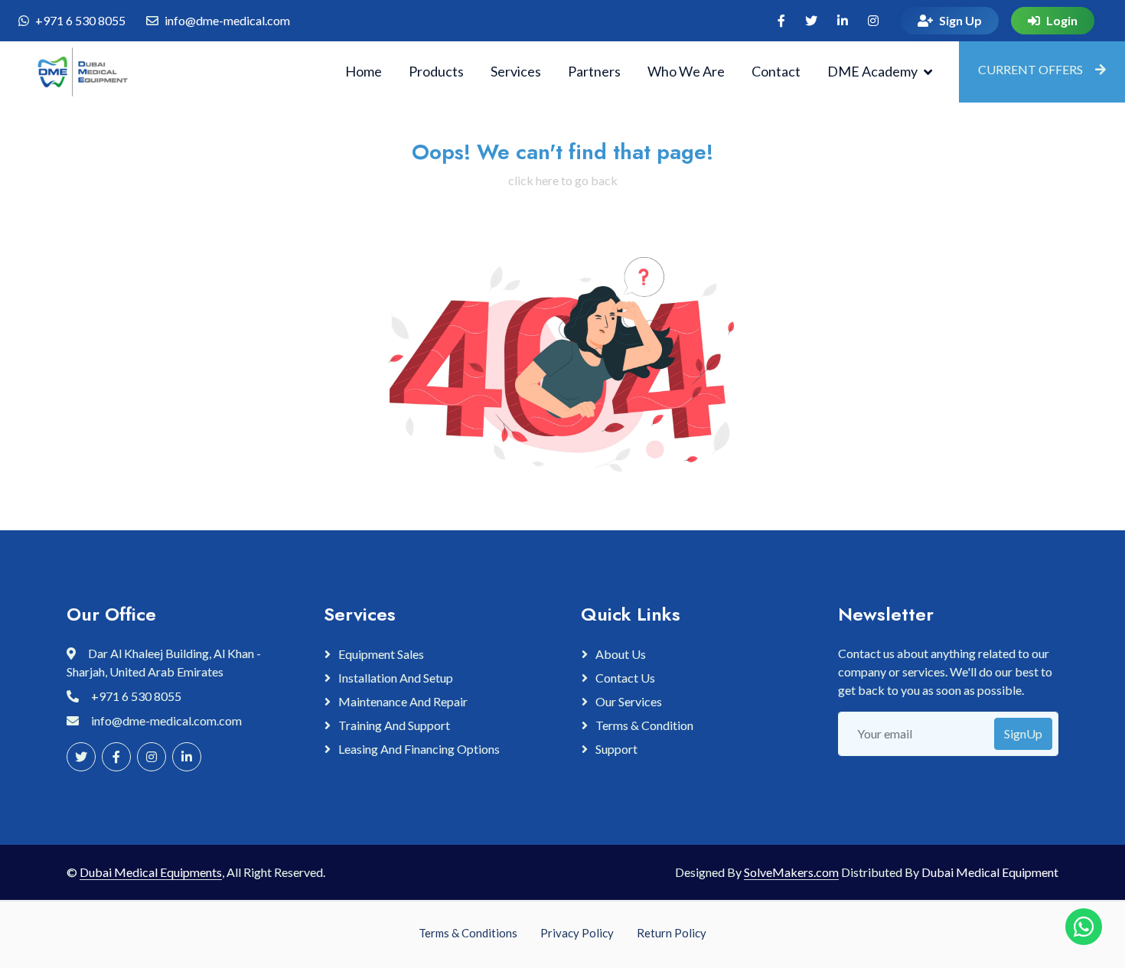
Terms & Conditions (468, 933)
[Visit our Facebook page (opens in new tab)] (781, 20)
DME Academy (872, 71)
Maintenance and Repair (403, 701)
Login (1062, 20)
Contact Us (625, 677)
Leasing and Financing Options (419, 748)
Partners (594, 71)
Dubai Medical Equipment (989, 872)
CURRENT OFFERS (1030, 69)
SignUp (1023, 733)
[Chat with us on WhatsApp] (1083, 926)
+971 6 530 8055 (80, 20)
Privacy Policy (577, 933)
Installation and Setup (395, 677)
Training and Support (394, 725)
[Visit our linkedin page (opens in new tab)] (842, 20)
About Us (620, 654)
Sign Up (960, 20)
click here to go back (563, 180)
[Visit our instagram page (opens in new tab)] (873, 20)
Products (436, 71)
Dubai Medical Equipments (151, 872)
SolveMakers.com (791, 872)
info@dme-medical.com (227, 20)
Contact (776, 71)
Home (363, 71)
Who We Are (686, 71)
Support (616, 748)
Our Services (628, 701)
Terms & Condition (644, 725)
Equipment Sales (381, 654)
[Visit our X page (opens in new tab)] (811, 20)
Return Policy (671, 933)
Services (516, 71)
